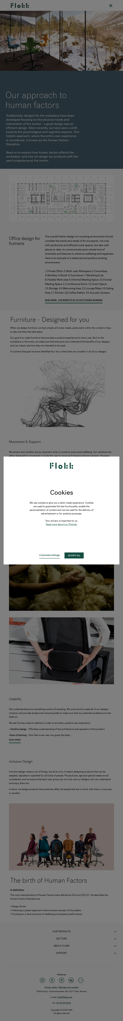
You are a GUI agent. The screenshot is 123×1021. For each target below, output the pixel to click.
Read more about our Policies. (61, 524)
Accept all (74, 555)
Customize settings (49, 555)
